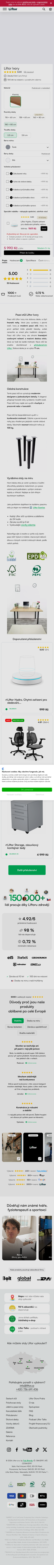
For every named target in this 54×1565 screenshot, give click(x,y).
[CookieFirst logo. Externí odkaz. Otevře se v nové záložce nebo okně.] (3, 769)
